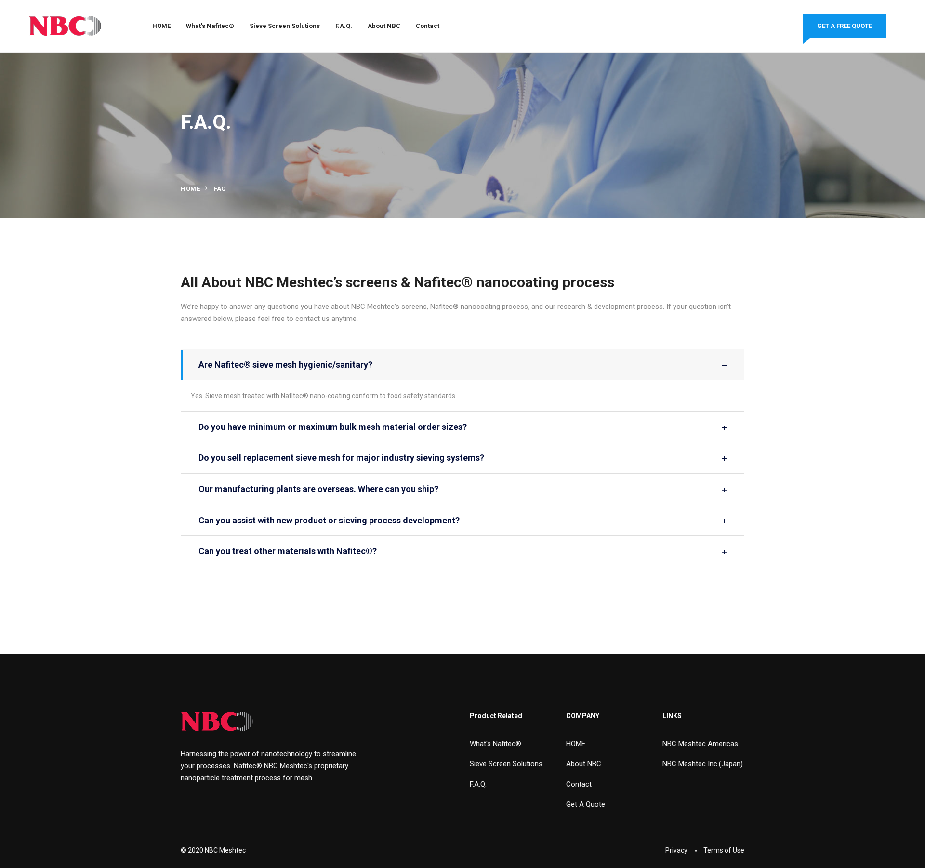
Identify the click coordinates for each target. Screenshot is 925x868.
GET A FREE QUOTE (844, 25)
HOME (161, 25)
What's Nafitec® (210, 25)
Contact (427, 25)
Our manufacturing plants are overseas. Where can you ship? (318, 489)
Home (190, 188)
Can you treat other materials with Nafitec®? (287, 551)
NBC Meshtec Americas (700, 743)
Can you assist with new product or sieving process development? (329, 520)
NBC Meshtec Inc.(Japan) (702, 764)
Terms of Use (723, 850)
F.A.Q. (343, 25)
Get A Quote (585, 804)
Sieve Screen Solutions (285, 25)
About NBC (384, 25)
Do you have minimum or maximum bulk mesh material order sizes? (332, 427)
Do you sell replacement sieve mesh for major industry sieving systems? (341, 458)
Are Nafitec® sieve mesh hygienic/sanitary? (285, 365)
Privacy (676, 850)
